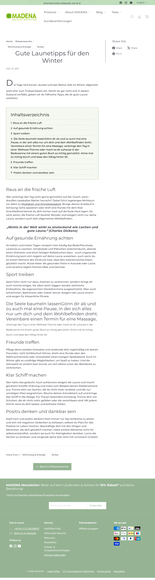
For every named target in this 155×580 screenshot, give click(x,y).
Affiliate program (88, 528)
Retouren (49, 537)
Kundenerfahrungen (58, 21)
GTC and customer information (78, 571)
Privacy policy (104, 571)
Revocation (119, 571)
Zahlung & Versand (55, 533)
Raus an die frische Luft (27, 122)
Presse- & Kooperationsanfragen (57, 549)
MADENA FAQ (52, 528)
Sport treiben (21, 133)
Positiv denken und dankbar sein (33, 172)
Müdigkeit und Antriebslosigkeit (41, 204)
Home (9, 41)
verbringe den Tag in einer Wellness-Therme (31, 324)
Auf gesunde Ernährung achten (33, 128)
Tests (115, 12)
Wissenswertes (23, 41)
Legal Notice (53, 571)
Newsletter (50, 542)
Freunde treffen (23, 162)
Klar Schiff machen (25, 167)
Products (50, 12)
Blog (99, 12)
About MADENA (76, 12)
